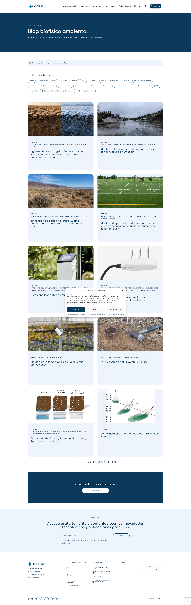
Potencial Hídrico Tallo (52, 91)
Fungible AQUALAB (99, 568)
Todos (31, 80)
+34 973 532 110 (35, 571)
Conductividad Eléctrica (68, 80)
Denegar (95, 309)
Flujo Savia (69, 91)
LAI (157, 86)
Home (29, 25)
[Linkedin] (29, 598)
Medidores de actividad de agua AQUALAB (102, 581)
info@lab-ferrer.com (35, 568)
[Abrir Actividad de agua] (116, 6)
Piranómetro (33, 86)
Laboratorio (96, 576)
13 (108, 462)
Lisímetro (126, 80)
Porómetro (90, 91)
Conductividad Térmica (143, 86)
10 (99, 462)
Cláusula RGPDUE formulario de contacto (110, 314)
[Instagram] (44, 598)
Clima (69, 575)
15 (115, 462)
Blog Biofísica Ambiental (152, 567)
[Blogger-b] (48, 598)
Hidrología (71, 582)
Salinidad (93, 80)
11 (102, 462)
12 (105, 462)
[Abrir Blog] (139, 6)
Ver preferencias (115, 309)
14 (112, 462)
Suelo (69, 568)
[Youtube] (32, 598)
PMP (83, 80)
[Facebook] (40, 598)
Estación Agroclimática (142, 80)
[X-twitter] (36, 598)
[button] (123, 291)
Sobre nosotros (123, 562)
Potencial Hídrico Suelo (109, 80)
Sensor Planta (34, 91)
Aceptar (76, 309)
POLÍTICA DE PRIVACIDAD (88, 314)
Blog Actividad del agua (152, 570)
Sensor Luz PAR (65, 86)
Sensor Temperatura (82, 86)
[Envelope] (56, 598)
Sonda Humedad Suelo (46, 80)
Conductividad (72, 586)
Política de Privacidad (93, 541)
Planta (69, 571)
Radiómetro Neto (49, 86)
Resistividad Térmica (123, 86)
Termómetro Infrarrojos (102, 86)
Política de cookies (73, 314)
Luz (68, 578)
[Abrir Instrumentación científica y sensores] (96, 6)
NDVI (80, 91)
